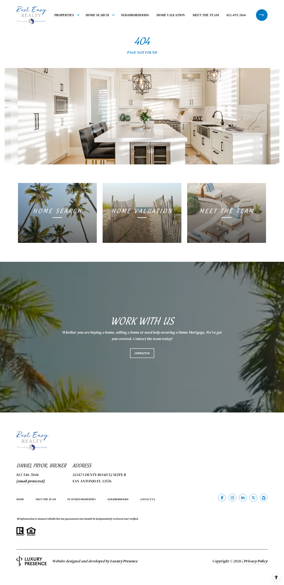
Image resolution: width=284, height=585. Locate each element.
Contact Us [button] (142, 353)
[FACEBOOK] (222, 498)
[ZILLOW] (264, 498)
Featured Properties (81, 499)
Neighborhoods (135, 15)
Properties (64, 15)
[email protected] (30, 481)
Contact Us (147, 499)
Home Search (97, 15)
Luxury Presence (124, 561)
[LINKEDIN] (243, 498)
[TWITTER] (253, 498)
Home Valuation (170, 15)
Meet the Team (205, 15)
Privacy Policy (256, 561)
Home (20, 499)
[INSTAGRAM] (232, 498)
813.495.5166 (236, 15)
